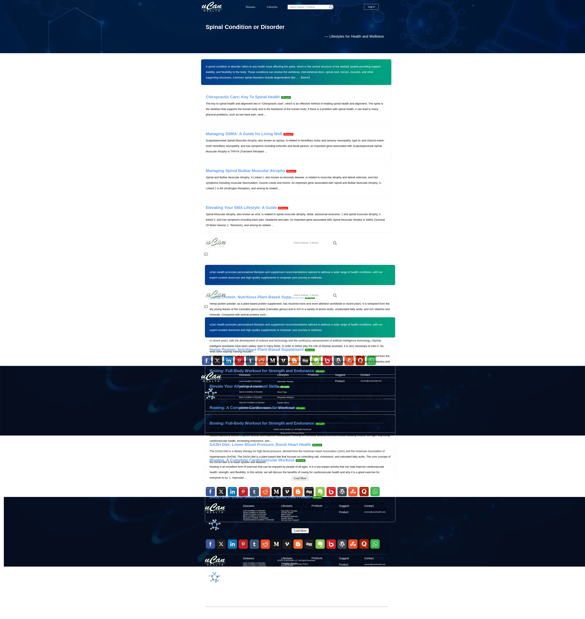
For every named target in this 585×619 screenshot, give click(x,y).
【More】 (305, 77)
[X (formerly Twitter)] (221, 549)
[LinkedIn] (232, 544)
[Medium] (276, 549)
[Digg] (309, 549)
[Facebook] (210, 544)
